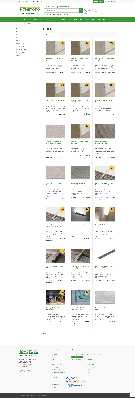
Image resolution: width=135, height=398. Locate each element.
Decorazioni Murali (66, 19)
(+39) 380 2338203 (51, 6)
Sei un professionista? (110, 1)
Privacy (89, 372)
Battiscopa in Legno (57, 364)
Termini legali (90, 364)
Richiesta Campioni (92, 362)
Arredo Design (78, 19)
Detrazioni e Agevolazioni (93, 370)
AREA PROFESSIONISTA (77, 354)
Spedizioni (89, 356)
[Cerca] (81, 10)
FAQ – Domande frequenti (94, 354)
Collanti (18, 55)
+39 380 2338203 (25, 370)
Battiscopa (22, 19)
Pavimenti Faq (55, 384)
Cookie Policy (30, 375)
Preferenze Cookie (40, 375)
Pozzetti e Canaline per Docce (59, 372)
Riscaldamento (46, 19)
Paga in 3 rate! (98, 1)
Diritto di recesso (91, 367)
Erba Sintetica (55, 19)
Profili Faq (54, 387)
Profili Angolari (56, 370)
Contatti (28, 1)
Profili (29, 19)
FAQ (41, 1)
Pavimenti (37, 19)
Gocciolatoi (55, 367)
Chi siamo (21, 1)
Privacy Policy (22, 375)
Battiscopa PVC (56, 362)
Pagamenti (35, 1)
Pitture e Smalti (101, 19)
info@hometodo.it (64, 6)
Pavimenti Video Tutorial (58, 382)
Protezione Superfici (90, 19)
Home (21, 23)
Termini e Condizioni (92, 375)
